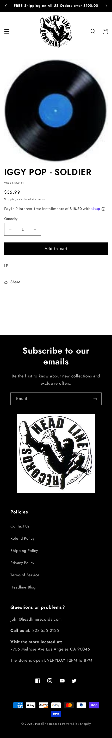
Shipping (10, 199)
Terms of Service (25, 575)
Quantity (10, 218)
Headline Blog (22, 587)
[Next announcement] (106, 5)
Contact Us (19, 526)
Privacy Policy (22, 563)
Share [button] (15, 282)
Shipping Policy (24, 550)
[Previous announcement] (5, 5)
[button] (7, 31)
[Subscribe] (95, 398)
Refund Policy (22, 538)
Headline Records (48, 724)
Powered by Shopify (76, 724)
